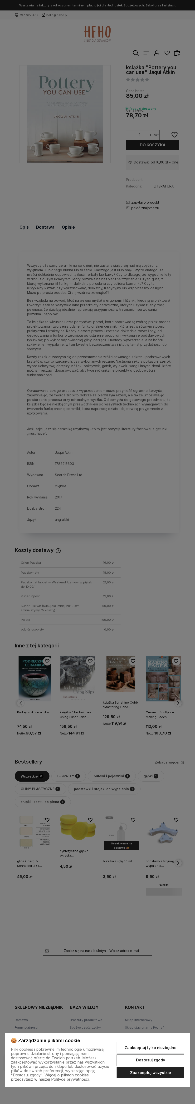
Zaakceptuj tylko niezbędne (150, 1047)
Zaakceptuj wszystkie (150, 1072)
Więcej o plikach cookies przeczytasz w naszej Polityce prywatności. (50, 1077)
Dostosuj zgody (150, 1060)
